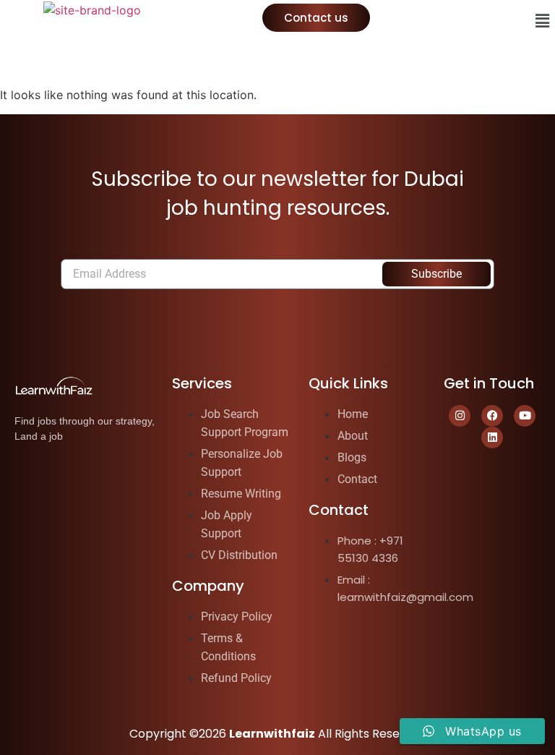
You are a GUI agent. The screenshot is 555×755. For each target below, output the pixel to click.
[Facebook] (492, 416)
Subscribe (436, 274)
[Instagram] (459, 416)
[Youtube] (524, 416)
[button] (542, 20)
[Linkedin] (492, 437)
